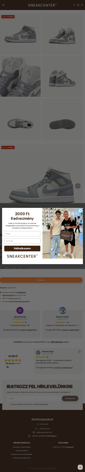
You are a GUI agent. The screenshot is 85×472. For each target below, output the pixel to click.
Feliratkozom (22, 248)
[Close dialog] (80, 210)
